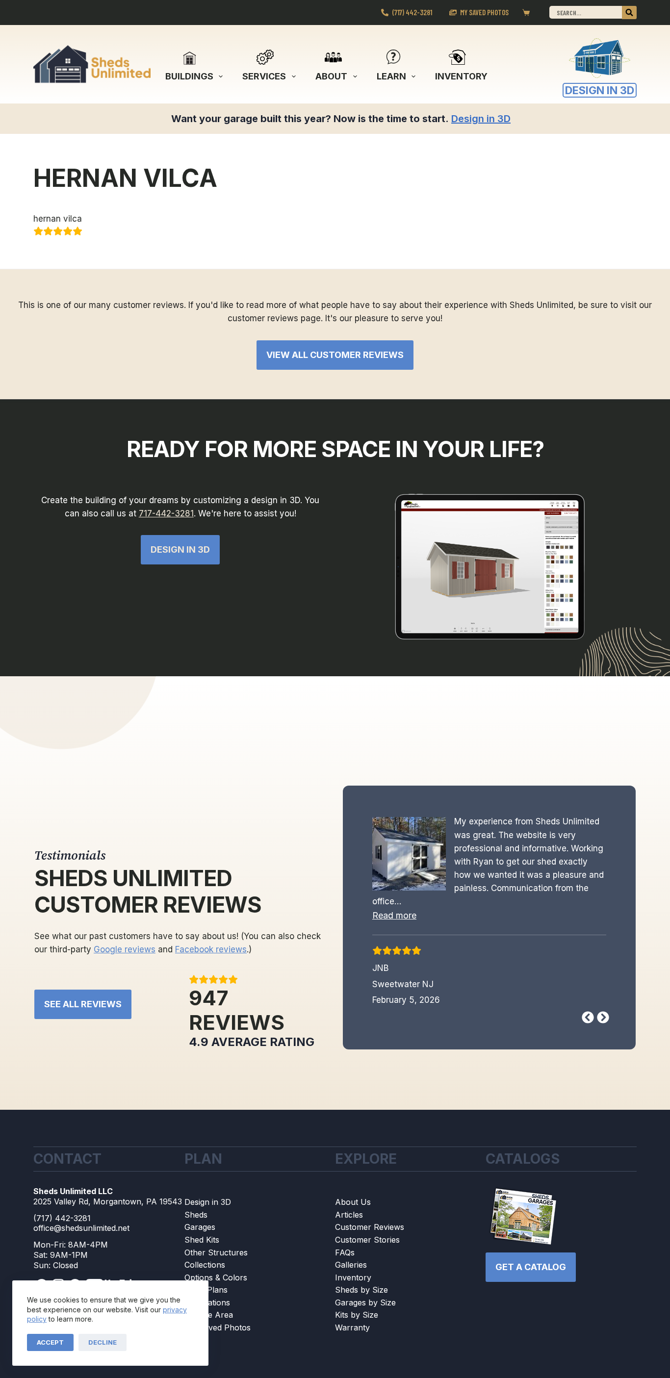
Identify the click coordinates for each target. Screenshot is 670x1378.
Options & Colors (215, 1277)
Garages (199, 1227)
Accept (50, 1342)
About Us (353, 1202)
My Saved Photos (484, 12)
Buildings (189, 76)
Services (264, 76)
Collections (204, 1265)
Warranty (352, 1327)
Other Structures (216, 1252)
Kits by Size (356, 1315)
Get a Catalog (530, 1267)
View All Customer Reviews (335, 355)
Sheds (195, 1215)
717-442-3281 (166, 513)
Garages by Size (365, 1302)
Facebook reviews (211, 949)
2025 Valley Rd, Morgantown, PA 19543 (107, 1201)
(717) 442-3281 (412, 12)
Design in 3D (207, 1202)
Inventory (461, 76)
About (331, 76)
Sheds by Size (361, 1290)
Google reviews (124, 949)
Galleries (351, 1265)
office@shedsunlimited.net (81, 1228)
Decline (102, 1342)
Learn (391, 76)
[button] (394, 915)
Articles (349, 1215)
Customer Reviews (369, 1227)
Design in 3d (180, 549)
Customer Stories (367, 1240)
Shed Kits (201, 1240)
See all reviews (83, 1004)
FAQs (345, 1252)
